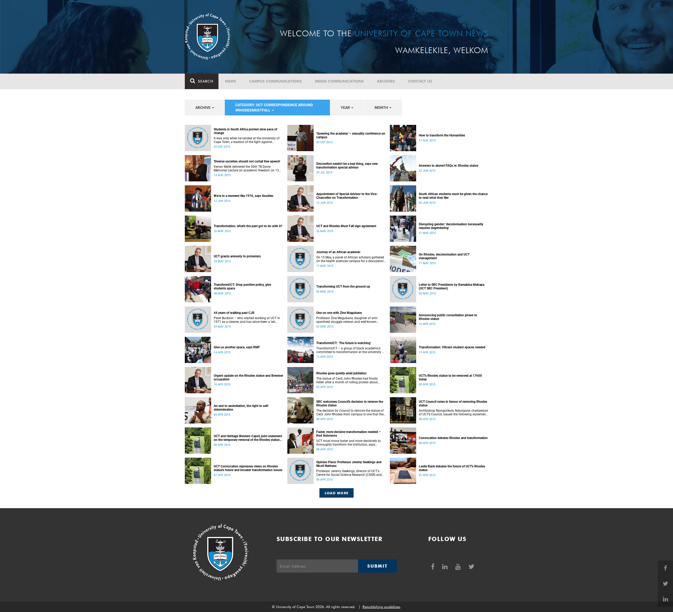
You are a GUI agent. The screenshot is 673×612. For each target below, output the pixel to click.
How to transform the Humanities (442, 135)
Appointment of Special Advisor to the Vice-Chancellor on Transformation (347, 196)
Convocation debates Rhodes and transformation (453, 438)
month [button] (382, 107)
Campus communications (275, 81)
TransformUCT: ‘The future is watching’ (343, 343)
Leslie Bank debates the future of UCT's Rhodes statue (452, 468)
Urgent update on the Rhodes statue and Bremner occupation (248, 377)
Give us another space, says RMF (237, 347)
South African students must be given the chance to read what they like (453, 196)
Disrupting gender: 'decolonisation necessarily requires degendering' (451, 226)
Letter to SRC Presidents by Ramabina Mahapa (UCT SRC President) (451, 286)
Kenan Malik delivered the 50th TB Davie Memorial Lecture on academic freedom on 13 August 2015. (246, 168)
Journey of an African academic (338, 252)
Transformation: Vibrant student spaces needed (452, 347)
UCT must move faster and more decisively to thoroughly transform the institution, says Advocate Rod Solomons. (348, 442)
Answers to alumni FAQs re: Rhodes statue (448, 165)
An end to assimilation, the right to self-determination (241, 407)
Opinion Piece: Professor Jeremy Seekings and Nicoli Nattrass (348, 464)
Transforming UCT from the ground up (343, 286)
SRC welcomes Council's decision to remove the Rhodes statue (349, 403)
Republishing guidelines (381, 607)
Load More (337, 493)
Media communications (339, 81)
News (230, 81)
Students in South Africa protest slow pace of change (245, 131)
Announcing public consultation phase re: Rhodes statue (448, 317)
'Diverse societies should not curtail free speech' (247, 161)
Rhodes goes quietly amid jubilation (341, 373)
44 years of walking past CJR (234, 313)
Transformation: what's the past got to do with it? (248, 226)
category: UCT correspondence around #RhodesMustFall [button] (274, 107)
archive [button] (203, 107)
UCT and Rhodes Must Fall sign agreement (346, 226)
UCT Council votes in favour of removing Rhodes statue (453, 403)
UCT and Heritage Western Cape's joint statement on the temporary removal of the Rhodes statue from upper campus (248, 438)
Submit (377, 566)
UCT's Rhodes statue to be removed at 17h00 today (450, 377)
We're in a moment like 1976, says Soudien (243, 196)
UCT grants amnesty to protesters (237, 256)
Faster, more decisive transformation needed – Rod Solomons (348, 433)
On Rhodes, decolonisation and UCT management (444, 256)
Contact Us (420, 81)
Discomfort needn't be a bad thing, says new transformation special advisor (347, 165)
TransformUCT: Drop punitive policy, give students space (242, 286)
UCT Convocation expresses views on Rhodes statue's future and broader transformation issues (248, 468)
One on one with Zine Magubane (339, 313)
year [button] (346, 107)
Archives (386, 81)
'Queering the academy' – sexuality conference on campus (350, 135)
